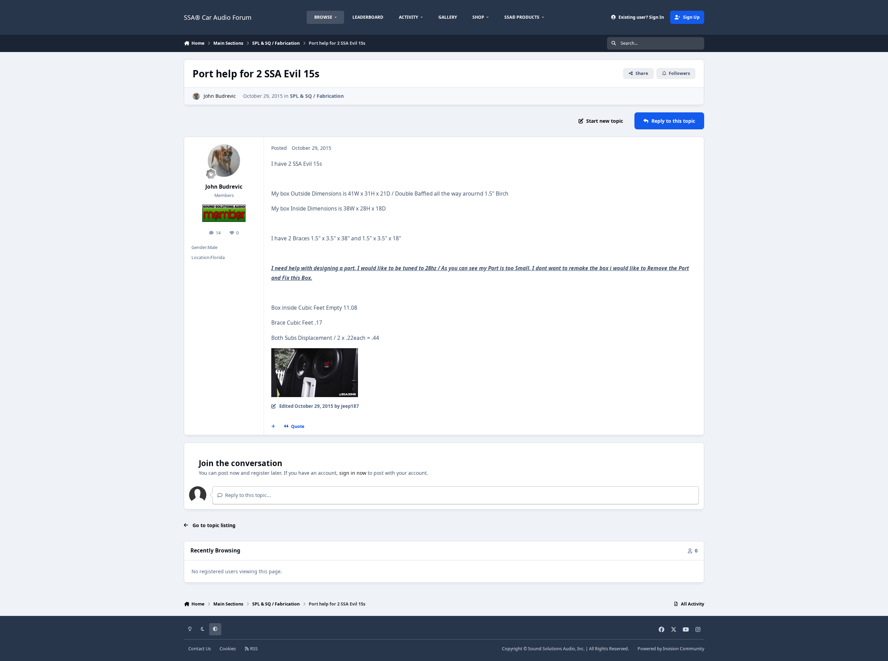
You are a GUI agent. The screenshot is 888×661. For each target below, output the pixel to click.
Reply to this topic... (247, 495)
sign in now (352, 473)
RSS (253, 649)
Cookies (228, 649)
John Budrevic (220, 96)
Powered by (671, 649)
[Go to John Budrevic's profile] (196, 96)
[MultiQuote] (273, 426)
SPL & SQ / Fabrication (317, 96)
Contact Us (199, 649)
